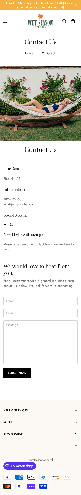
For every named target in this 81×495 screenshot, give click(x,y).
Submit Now (17, 373)
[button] (73, 21)
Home (29, 53)
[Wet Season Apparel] (40, 21)
